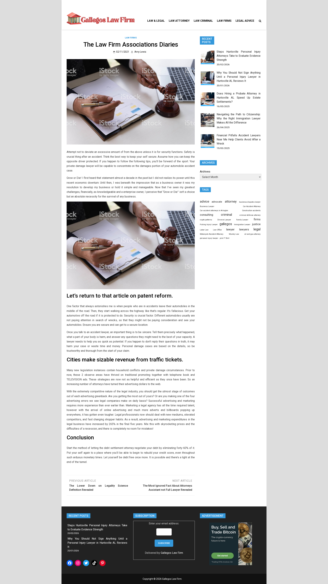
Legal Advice (245, 20)
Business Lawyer (207, 206)
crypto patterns (206, 220)
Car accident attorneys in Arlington (214, 210)
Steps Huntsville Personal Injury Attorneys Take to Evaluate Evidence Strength (239, 55)
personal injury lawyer (209, 238)
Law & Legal (156, 20)
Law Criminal (203, 20)
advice (204, 201)
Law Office (217, 230)
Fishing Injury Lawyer (209, 224)
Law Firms (224, 20)
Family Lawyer (242, 220)
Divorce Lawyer (224, 219)
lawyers (244, 229)
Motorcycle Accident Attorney (211, 234)
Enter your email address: (164, 523)
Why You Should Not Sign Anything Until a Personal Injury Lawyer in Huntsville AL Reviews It (239, 77)
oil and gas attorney (252, 234)
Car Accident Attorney (252, 206)
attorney (231, 201)
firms (257, 219)
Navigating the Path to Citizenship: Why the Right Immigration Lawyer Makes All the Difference (239, 118)
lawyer (230, 229)
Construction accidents (251, 210)
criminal (226, 215)
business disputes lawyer (250, 202)
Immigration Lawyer (242, 224)
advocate (217, 201)
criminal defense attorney (250, 215)
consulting (206, 214)
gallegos (226, 224)
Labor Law (204, 230)
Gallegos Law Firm (172, 552)
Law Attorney (179, 20)
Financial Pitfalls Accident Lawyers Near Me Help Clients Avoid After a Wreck (239, 139)
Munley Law (234, 234)
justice (256, 224)
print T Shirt (224, 238)
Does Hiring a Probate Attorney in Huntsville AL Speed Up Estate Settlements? (239, 97)
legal (257, 229)
